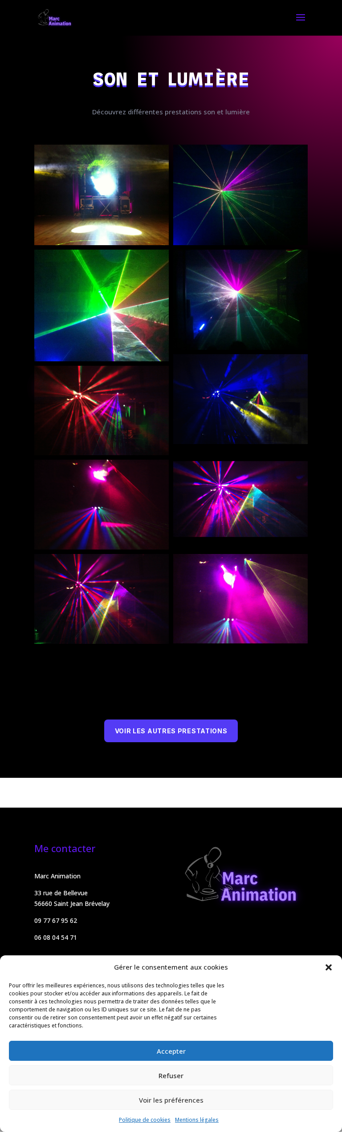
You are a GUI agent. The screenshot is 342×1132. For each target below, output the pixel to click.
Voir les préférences (171, 1100)
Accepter (171, 1051)
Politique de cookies (145, 1120)
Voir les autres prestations (171, 731)
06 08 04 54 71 (55, 937)
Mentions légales (197, 1120)
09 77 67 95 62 (55, 920)
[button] (328, 967)
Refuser (171, 1075)
